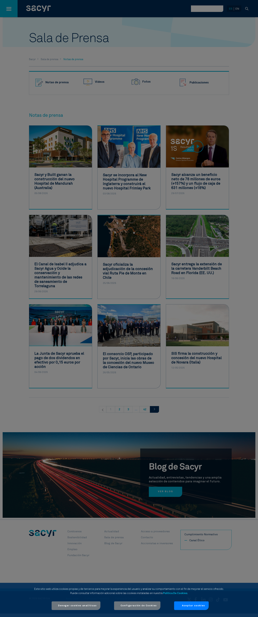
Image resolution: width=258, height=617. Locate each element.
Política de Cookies (175, 593)
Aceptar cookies (193, 606)
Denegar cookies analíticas (77, 606)
